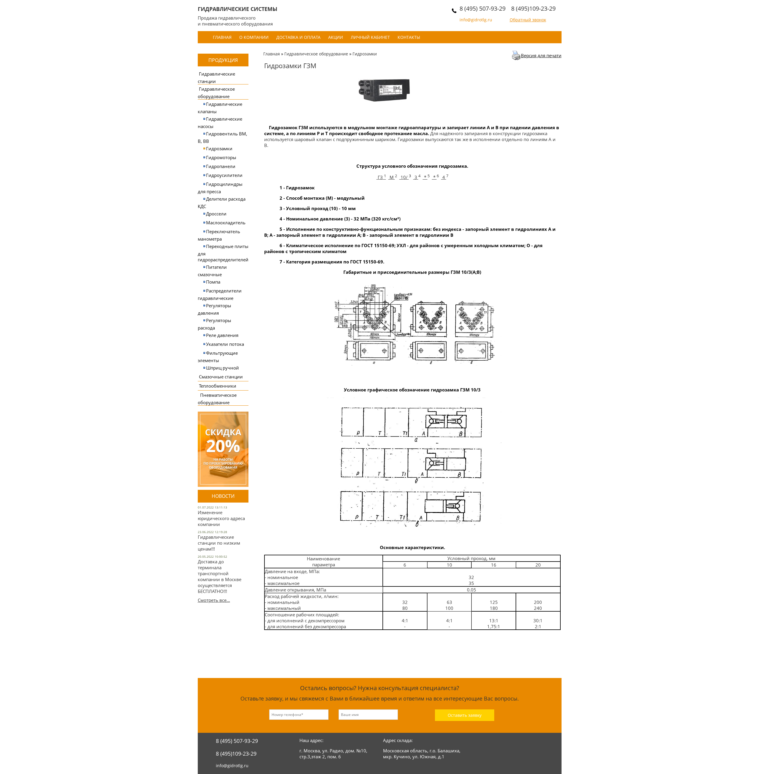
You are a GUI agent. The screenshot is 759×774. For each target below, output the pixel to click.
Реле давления (222, 335)
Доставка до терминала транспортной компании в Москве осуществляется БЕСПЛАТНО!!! (219, 576)
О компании (254, 37)
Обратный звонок (528, 20)
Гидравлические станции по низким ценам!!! (219, 543)
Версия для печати (541, 55)
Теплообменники (217, 386)
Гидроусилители (224, 175)
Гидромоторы (221, 157)
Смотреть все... (214, 600)
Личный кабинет (370, 37)
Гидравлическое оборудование (316, 54)
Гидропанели (220, 166)
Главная (222, 37)
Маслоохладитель (225, 223)
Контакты (409, 37)
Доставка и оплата (298, 37)
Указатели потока (225, 344)
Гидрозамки (219, 148)
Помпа (213, 282)
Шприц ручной (222, 368)
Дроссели (216, 214)
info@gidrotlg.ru (476, 20)
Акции (335, 37)
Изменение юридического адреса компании (221, 518)
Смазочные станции (221, 377)
